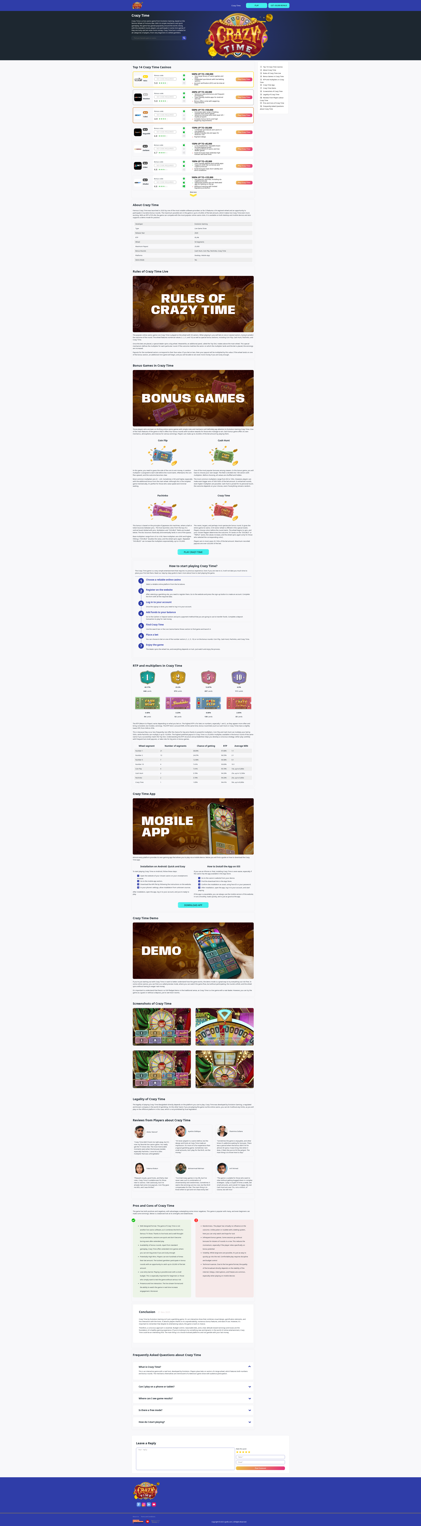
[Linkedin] (149, 1504)
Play (257, 5)
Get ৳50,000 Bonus (279, 5)
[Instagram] (144, 1504)
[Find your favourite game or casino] (184, 38)
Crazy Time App (269, 85)
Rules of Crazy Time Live (272, 73)
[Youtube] (154, 1504)
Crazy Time (236, 5)
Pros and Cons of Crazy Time (273, 103)
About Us (136, 1517)
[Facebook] (139, 1504)
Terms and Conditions (148, 1517)
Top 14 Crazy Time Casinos (273, 67)
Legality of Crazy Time (271, 94)
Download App (193, 905)
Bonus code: (159, 75)
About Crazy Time (269, 70)
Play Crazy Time (244, 79)
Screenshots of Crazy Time (273, 91)
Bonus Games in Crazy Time (273, 76)
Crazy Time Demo (269, 88)
